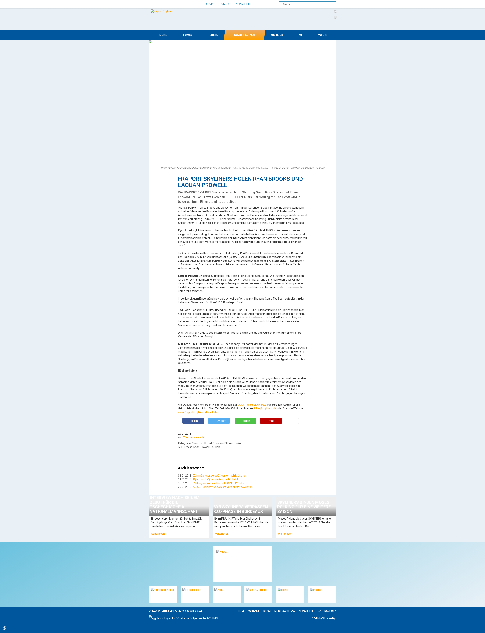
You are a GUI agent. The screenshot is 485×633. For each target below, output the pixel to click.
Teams (162, 35)
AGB (293, 610)
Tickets (224, 3)
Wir (300, 35)
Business (276, 35)
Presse (266, 610)
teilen (194, 420)
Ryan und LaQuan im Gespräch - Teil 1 (215, 479)
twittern (221, 420)
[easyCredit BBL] (335, 12)
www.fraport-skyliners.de (253, 404)
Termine (213, 35)
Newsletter (244, 3)
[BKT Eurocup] (335, 17)
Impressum (281, 610)
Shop (209, 3)
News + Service (244, 35)
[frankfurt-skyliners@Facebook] (152, 4)
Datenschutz (327, 610)
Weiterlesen (158, 533)
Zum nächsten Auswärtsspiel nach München (219, 475)
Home (241, 610)
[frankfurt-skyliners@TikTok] (158, 4)
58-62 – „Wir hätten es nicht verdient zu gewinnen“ (223, 486)
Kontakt (253, 610)
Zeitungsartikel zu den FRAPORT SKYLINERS (219, 483)
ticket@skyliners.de (264, 408)
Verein (322, 35)
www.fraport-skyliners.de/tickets (197, 412)
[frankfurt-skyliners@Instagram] (165, 4)
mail (271, 420)
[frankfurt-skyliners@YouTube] (172, 4)
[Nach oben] (478, 626)
